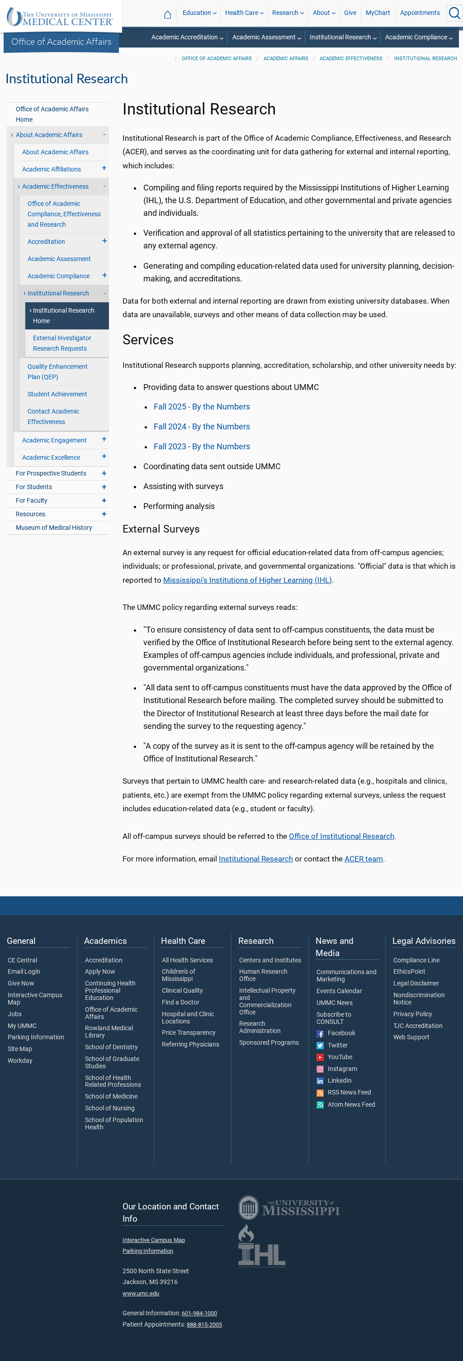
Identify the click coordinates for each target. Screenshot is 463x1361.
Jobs (15, 1014)
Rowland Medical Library (109, 1032)
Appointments (420, 13)
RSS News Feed (347, 1092)
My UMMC (22, 1026)
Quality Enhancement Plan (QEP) (58, 372)
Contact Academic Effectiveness (53, 417)
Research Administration (260, 1027)
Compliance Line (416, 960)
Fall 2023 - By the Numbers (202, 446)
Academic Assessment (264, 37)
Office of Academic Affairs (61, 41)
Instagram (340, 1069)
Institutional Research (340, 37)
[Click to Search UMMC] (455, 13)
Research (285, 13)
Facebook (339, 1033)
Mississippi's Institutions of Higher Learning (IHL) (247, 580)
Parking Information (36, 1037)
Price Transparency (189, 1033)
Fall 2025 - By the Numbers (202, 406)
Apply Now (100, 972)
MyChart (378, 13)
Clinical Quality (182, 991)
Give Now (21, 983)
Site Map (20, 1049)
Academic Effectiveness (351, 59)
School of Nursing (110, 1108)
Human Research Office (263, 975)
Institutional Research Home (63, 316)
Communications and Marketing (347, 976)
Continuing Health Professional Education (110, 991)
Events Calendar (339, 991)
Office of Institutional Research (341, 836)
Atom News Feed (349, 1105)
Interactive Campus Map (35, 999)
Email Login (24, 972)
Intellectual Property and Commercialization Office (267, 1001)
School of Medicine (111, 1096)
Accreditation (104, 960)
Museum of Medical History (54, 528)
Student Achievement (57, 394)
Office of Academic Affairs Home (52, 114)
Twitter (336, 1045)
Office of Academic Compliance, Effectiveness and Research (64, 214)
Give (350, 13)
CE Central (22, 960)
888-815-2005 (204, 1324)
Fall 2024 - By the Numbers (202, 426)
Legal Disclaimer (416, 983)
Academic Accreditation (184, 37)
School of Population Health (114, 1124)
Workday (20, 1061)
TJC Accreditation (418, 1026)
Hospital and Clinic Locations (188, 1018)
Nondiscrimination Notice (419, 999)
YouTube (338, 1057)
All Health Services (187, 960)
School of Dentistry (111, 1047)
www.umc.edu (141, 1293)
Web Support (411, 1037)
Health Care (241, 13)
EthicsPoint (409, 972)
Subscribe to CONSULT (334, 1018)
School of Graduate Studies (112, 1063)
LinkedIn (338, 1081)
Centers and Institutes (270, 960)
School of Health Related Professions (113, 1082)
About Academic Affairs (55, 152)
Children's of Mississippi (178, 975)
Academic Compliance (416, 37)
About (321, 13)
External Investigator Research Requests (62, 343)
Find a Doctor (180, 1002)
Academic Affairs (286, 59)
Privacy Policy (412, 1014)
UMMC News (335, 1003)
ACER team (364, 858)
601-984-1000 (199, 1313)
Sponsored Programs (269, 1043)
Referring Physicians (190, 1044)
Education (197, 13)
